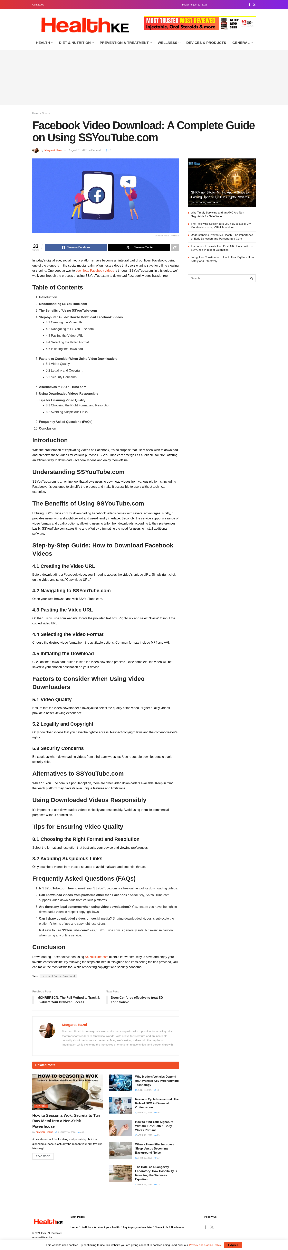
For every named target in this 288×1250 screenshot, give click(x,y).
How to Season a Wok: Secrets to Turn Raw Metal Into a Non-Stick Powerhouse (66, 1121)
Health (43, 43)
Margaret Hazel (53, 150)
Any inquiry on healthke (137, 1227)
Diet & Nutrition (75, 43)
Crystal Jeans (44, 1132)
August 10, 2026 (66, 1132)
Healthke (47, 1237)
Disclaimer (177, 1227)
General (241, 43)
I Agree (233, 1245)
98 (216, 202)
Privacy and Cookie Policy (205, 1244)
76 (158, 1112)
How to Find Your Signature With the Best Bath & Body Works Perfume (154, 1126)
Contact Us (38, 4)
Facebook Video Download (58, 976)
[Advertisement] (144, 77)
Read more (43, 1156)
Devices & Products (206, 43)
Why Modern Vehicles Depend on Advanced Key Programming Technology (157, 1080)
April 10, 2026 (144, 1184)
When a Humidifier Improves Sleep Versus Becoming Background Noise (154, 1148)
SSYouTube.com (96, 957)
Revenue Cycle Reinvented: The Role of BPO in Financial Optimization (157, 1103)
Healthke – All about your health (100, 1227)
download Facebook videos (95, 270)
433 (82, 1132)
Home (35, 113)
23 (158, 1135)
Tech (43, 1233)
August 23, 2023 (78, 150)
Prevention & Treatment (124, 43)
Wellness (167, 43)
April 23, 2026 (144, 1112)
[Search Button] (252, 278)
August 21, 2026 (202, 202)
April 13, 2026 (144, 1158)
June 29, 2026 (144, 1090)
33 (157, 1090)
